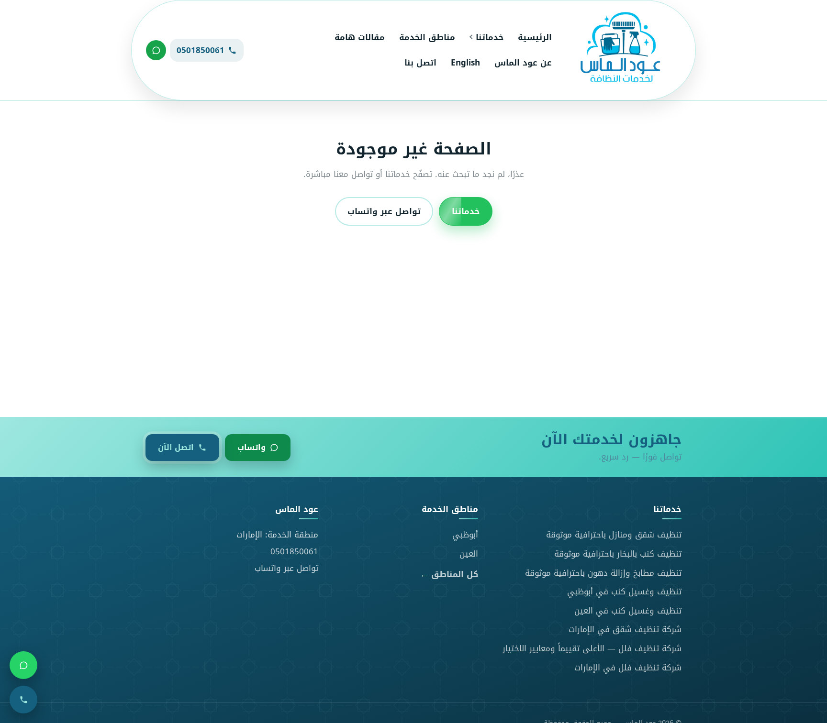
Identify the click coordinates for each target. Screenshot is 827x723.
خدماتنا (489, 37)
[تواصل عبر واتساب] (156, 50)
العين (468, 553)
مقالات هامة (360, 37)
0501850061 (294, 551)
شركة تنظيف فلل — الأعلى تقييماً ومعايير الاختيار (592, 648)
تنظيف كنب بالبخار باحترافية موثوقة (618, 553)
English (465, 62)
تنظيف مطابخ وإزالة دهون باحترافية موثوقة (603, 573)
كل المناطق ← (449, 574)
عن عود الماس (523, 62)
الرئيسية (535, 37)
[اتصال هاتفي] (23, 699)
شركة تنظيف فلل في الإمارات (628, 667)
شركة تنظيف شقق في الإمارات (625, 629)
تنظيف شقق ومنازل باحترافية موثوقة (614, 534)
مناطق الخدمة (427, 37)
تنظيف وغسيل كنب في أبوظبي (624, 591)
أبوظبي (465, 534)
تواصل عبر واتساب (384, 211)
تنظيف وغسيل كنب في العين (628, 610)
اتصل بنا (420, 62)
